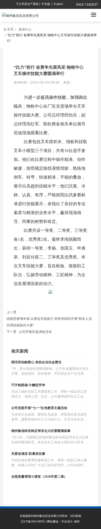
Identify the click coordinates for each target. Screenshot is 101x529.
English (58, 4)
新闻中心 (25, 29)
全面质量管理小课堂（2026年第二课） (39, 476)
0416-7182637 (86, 4)
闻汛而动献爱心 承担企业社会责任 (36, 362)
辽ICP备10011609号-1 (34, 521)
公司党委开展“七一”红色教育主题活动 (39, 408)
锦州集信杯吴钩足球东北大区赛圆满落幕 (40, 431)
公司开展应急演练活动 (35, 332)
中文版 (46, 4)
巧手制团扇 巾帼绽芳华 (28, 385)
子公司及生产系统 (27, 4)
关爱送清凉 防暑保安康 (28, 453)
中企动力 (67, 521)
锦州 (77, 521)
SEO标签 (75, 516)
